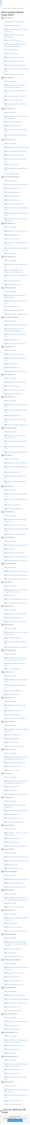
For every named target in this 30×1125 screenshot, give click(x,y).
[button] (1, 1)
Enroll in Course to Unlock (15, 1120)
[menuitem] (1, 4)
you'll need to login (21, 1118)
